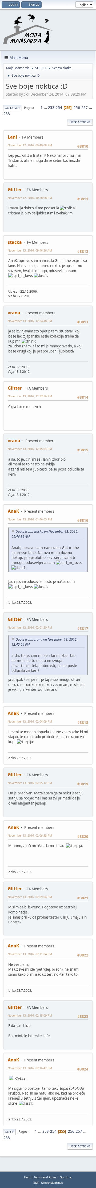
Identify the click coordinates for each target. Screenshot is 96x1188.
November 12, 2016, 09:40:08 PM (30, 145)
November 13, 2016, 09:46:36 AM (30, 250)
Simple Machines (52, 1182)
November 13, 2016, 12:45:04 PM (30, 449)
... (46, 107)
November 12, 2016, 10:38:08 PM (30, 198)
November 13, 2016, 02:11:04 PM (30, 954)
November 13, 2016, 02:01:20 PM (30, 627)
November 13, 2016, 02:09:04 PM (30, 897)
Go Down (12, 108)
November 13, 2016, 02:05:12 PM (30, 783)
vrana (14, 313)
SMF (36, 1182)
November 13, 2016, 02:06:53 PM (30, 835)
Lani (12, 137)
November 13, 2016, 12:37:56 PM (30, 396)
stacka (15, 242)
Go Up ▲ (66, 1177)
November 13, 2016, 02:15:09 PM (30, 1015)
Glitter (15, 190)
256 (77, 107)
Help (27, 1177)
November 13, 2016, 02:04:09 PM (30, 721)
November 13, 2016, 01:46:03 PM (30, 519)
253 (51, 107)
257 (84, 107)
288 (6, 113)
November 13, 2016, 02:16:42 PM (30, 1068)
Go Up (9, 1132)
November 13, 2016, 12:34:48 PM (30, 321)
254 (59, 107)
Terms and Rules (45, 1177)
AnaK (13, 511)
